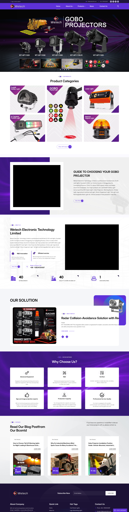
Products (81, 6)
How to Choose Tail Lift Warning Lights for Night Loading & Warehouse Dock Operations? (26, 444)
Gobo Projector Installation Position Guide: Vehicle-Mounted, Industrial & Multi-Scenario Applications (101, 444)
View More (78, 200)
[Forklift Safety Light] (27, 99)
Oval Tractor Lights (75, 508)
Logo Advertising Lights (76, 510)
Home (58, 6)
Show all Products (63, 146)
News (92, 6)
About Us (69, 6)
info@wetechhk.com (91, 1)
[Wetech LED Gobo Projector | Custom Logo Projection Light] (34, 325)
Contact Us (103, 6)
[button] (60, 69)
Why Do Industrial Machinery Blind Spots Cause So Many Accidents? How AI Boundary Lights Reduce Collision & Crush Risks (64, 444)
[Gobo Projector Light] (64, 113)
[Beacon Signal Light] (101, 128)
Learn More (37, 449)
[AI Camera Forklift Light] (27, 128)
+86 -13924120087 (104, 1)
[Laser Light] (101, 99)
